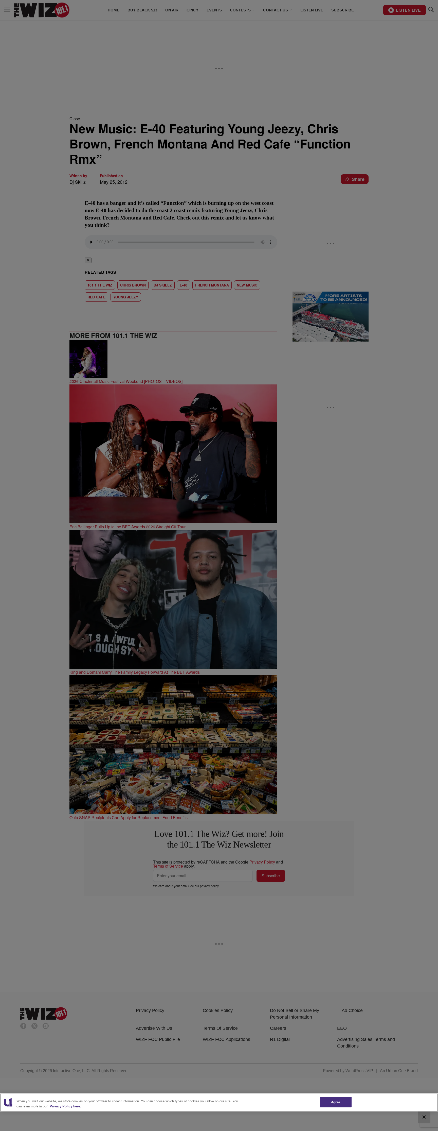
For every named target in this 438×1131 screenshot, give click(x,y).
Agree (335, 1102)
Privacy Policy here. (65, 1106)
